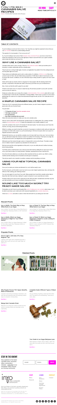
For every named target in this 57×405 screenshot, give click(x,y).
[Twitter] (37, 401)
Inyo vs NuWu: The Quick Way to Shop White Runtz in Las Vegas (13, 206)
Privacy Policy (41, 388)
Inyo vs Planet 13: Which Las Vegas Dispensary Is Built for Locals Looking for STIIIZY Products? (42, 218)
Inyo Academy (41, 378)
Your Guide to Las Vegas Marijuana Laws (42, 339)
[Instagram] (43, 401)
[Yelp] (55, 401)
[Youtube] (49, 401)
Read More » (4, 213)
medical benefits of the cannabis (36, 93)
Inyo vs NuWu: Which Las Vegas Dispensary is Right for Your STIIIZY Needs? (12, 218)
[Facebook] (40, 401)
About (40, 381)
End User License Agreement (42, 384)
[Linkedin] (46, 401)
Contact (51, 377)
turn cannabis (7, 50)
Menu (30, 377)
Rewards (31, 379)
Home (2, 13)
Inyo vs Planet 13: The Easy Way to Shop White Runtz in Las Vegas (42, 206)
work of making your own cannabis (35, 189)
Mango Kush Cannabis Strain (10, 303)
